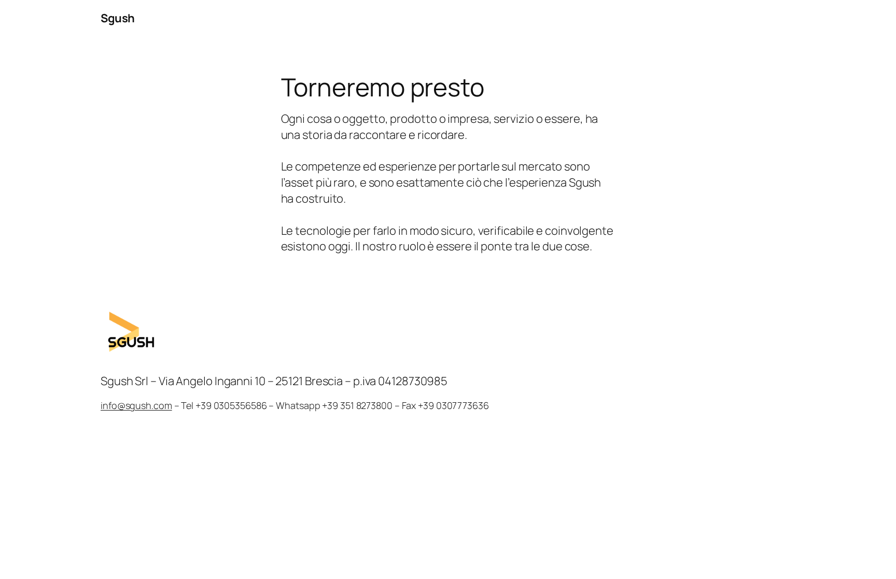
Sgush (118, 18)
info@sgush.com (136, 405)
